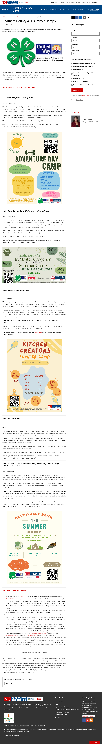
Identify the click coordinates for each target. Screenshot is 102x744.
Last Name (74, 44)
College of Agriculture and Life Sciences (67, 709)
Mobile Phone (75, 50)
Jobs (56, 704)
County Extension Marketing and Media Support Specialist (90, 122)
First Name (74, 37)
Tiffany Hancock (87, 119)
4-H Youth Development (8, 17)
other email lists (85, 95)
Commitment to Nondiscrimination (18, 726)
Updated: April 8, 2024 (7, 25)
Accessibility (15, 735)
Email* (73, 31)
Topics (78, 2)
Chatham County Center (22, 9)
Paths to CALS (86, 2)
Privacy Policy (79, 100)
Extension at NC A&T (61, 714)
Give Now (94, 2)
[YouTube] (87, 720)
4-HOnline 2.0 (22, 596)
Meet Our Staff (55, 2)
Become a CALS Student (62, 712)
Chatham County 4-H (22, 17)
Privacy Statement (40, 726)
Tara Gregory (38, 332)
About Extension (59, 702)
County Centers (70, 2)
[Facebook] (84, 720)
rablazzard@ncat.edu (32, 635)
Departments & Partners (62, 707)
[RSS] (91, 720)
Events (62, 2)
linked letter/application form (38, 633)
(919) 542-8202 (79, 9)
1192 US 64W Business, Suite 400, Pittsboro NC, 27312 (56, 9)
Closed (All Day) (94, 9)
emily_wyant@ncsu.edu (12, 635)
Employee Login (94, 742)
